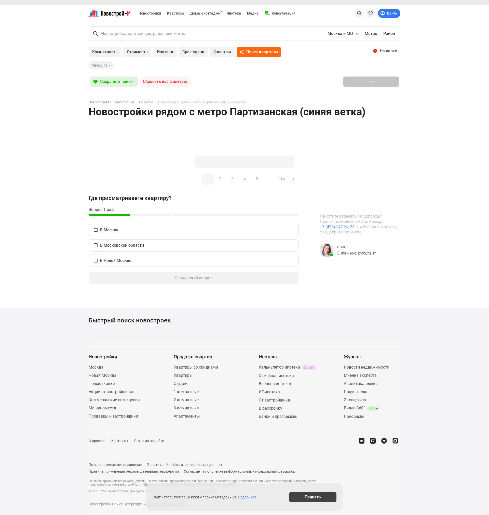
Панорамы (354, 416)
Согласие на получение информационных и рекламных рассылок (239, 471)
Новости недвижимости (366, 367)
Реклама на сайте (149, 441)
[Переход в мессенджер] (395, 441)
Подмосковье (102, 383)
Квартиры (175, 13)
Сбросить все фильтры (165, 81)
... (268, 179)
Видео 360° (361, 408)
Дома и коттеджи (205, 13)
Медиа (253, 13)
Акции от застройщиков (111, 391)
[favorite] (370, 13)
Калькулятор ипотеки (287, 367)
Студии (180, 383)
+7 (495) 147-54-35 (337, 226)
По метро (146, 102)
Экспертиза (355, 399)
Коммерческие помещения (114, 399)
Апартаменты (187, 416)
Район (389, 33)
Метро (371, 33)
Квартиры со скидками (196, 367)
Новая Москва (102, 375)
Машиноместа (102, 408)
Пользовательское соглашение (115, 465)
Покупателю (355, 391)
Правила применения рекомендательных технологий (134, 471)
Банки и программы (278, 416)
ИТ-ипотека (269, 392)
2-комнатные (186, 399)
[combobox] (342, 34)
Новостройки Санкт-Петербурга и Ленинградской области (138, 504)
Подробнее (247, 497)
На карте (388, 50)
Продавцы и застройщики (113, 416)
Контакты (119, 441)
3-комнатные (186, 408)
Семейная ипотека (276, 375)
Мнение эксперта (360, 375)
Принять (313, 497)
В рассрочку (270, 408)
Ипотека (233, 13)
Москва (96, 367)
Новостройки (150, 13)
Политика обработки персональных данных (184, 465)
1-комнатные (186, 391)
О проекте (97, 441)
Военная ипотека (275, 383)
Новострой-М (99, 102)
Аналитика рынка (361, 383)
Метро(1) (99, 65)
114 (281, 179)
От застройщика (274, 400)
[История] (358, 13)
